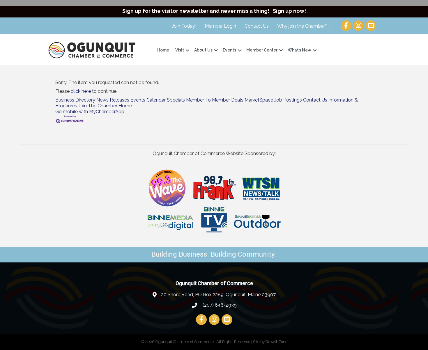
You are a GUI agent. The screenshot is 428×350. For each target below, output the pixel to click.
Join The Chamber (97, 106)
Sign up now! (289, 11)
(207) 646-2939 (219, 305)
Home (163, 50)
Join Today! (184, 26)
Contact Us (257, 26)
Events (229, 50)
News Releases (112, 100)
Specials (176, 100)
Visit (179, 50)
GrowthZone (276, 342)
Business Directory (75, 100)
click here (81, 91)
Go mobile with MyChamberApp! (90, 111)
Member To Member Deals (214, 100)
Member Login (220, 26)
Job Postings (288, 100)
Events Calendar (148, 100)
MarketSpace (259, 100)
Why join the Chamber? (302, 26)
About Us (203, 50)
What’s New (299, 50)
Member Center (261, 50)
